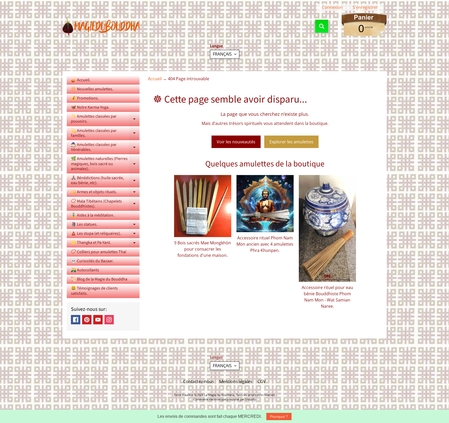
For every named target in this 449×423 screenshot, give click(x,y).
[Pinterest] (86, 319)
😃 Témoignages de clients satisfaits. (94, 290)
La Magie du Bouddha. (219, 395)
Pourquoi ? (279, 416)
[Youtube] (98, 319)
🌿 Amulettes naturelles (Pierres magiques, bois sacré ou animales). (105, 163)
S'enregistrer (365, 7)
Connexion (332, 7)
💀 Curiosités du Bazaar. (92, 261)
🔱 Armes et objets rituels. (105, 193)
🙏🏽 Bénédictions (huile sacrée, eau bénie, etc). (105, 180)
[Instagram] (109, 319)
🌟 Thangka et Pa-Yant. (105, 243)
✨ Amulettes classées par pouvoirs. (105, 119)
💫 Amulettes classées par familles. (105, 133)
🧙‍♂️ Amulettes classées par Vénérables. (105, 147)
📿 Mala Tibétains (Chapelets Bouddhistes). (105, 204)
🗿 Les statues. (105, 225)
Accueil (155, 79)
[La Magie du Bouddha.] (101, 26)
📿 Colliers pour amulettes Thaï (98, 252)
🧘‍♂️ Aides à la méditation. (92, 215)
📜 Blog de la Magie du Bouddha (99, 279)
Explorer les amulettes (291, 142)
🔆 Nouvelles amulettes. (92, 89)
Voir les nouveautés (236, 142)
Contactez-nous (198, 381)
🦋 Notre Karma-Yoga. (90, 107)
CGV (261, 381)
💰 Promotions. (85, 98)
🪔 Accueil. (80, 80)
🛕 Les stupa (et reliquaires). (105, 234)
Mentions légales (235, 381)
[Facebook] (75, 319)
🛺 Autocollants (85, 270)
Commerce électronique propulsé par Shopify (225, 399)
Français (222, 54)
